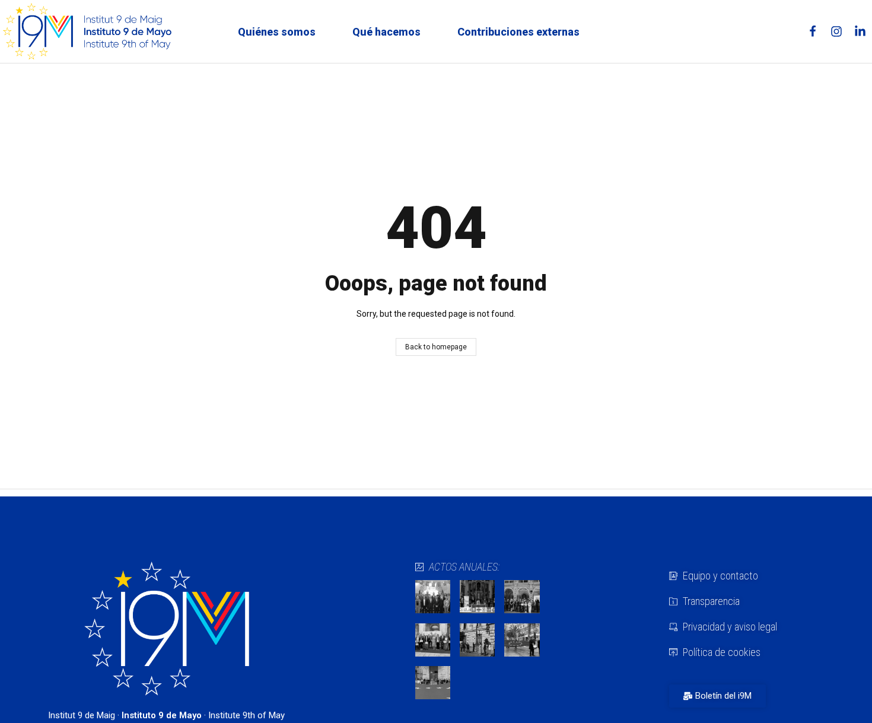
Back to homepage (436, 347)
